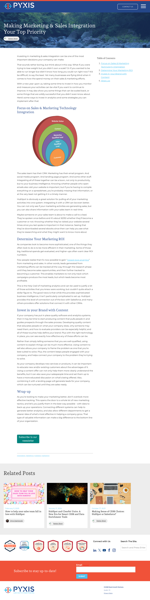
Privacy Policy (108, 593)
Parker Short (13, 39)
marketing (45, 456)
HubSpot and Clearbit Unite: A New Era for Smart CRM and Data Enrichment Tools (66, 514)
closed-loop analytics (78, 260)
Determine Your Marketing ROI (117, 70)
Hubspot (37, 456)
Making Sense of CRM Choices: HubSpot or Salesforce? (108, 512)
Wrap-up (105, 80)
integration (21, 456)
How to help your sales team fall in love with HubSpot (23, 512)
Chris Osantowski (16, 521)
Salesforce (30, 456)
